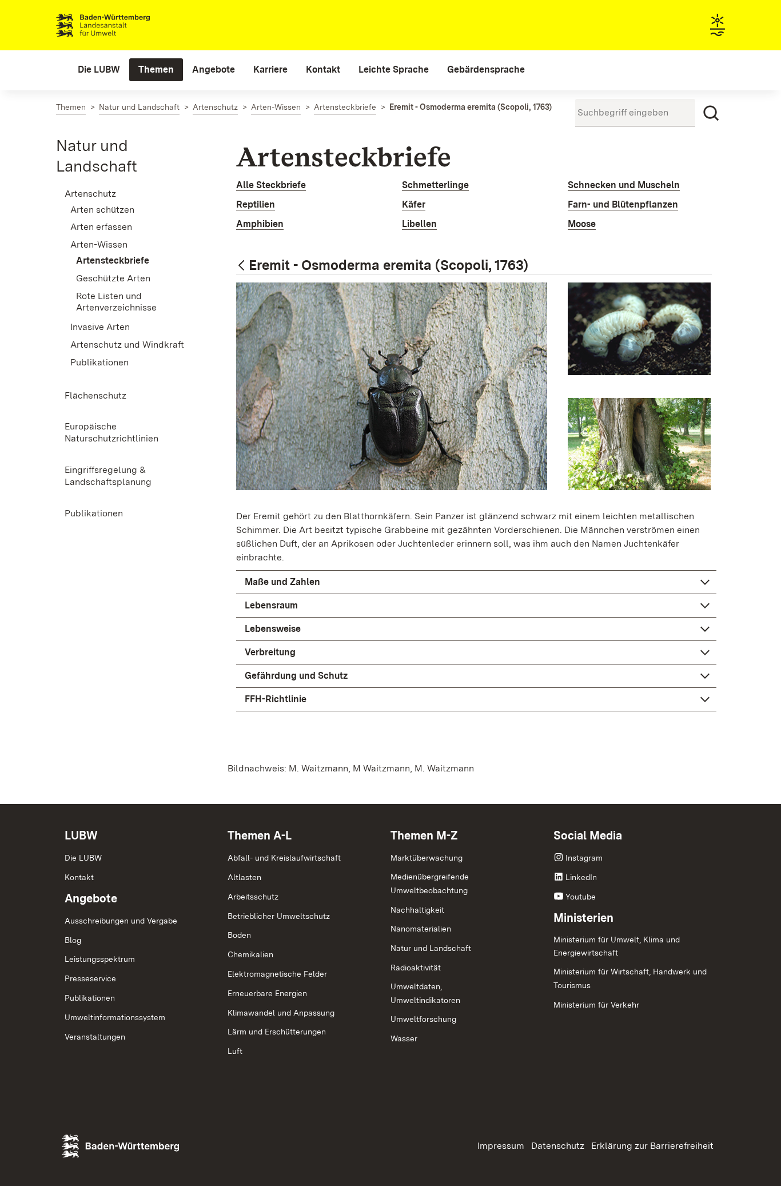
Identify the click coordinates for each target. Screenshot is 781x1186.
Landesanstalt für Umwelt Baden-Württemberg (123, 25)
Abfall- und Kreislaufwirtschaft (284, 857)
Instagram (584, 857)
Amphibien (260, 223)
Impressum (500, 1145)
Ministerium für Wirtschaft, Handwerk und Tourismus (630, 978)
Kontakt (79, 877)
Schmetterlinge (435, 185)
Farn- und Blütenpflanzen (623, 204)
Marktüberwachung (426, 857)
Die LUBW (83, 857)
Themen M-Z (424, 835)
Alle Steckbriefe (271, 185)
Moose (582, 223)
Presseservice (90, 978)
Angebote (91, 898)
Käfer (413, 204)
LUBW (81, 835)
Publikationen (90, 997)
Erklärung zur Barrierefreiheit (652, 1145)
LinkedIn (581, 877)
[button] (476, 582)
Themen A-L (260, 835)
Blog (73, 940)
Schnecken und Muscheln (624, 185)
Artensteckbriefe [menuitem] (112, 260)
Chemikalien (250, 954)
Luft (235, 1051)
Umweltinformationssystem (115, 1017)
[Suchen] (711, 113)
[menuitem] (99, 69)
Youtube (580, 896)
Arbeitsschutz (253, 896)
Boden (239, 935)
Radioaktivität (415, 967)
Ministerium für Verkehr (596, 1004)
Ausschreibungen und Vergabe (121, 920)
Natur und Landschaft (430, 948)
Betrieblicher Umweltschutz (279, 916)
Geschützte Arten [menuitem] (113, 278)
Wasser (403, 1038)
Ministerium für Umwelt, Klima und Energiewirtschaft (616, 946)
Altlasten (244, 877)
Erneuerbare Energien (267, 993)
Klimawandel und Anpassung (281, 1012)
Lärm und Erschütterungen (277, 1031)
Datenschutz (557, 1145)
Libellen (419, 223)
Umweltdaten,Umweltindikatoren (425, 993)
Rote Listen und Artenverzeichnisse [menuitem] (116, 301)
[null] (242, 266)
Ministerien (583, 918)
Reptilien (255, 204)
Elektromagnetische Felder (277, 973)
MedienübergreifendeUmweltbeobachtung (429, 883)
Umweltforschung (423, 1019)
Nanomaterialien (420, 928)
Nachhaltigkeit (417, 909)
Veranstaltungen (95, 1036)
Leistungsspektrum (100, 959)
